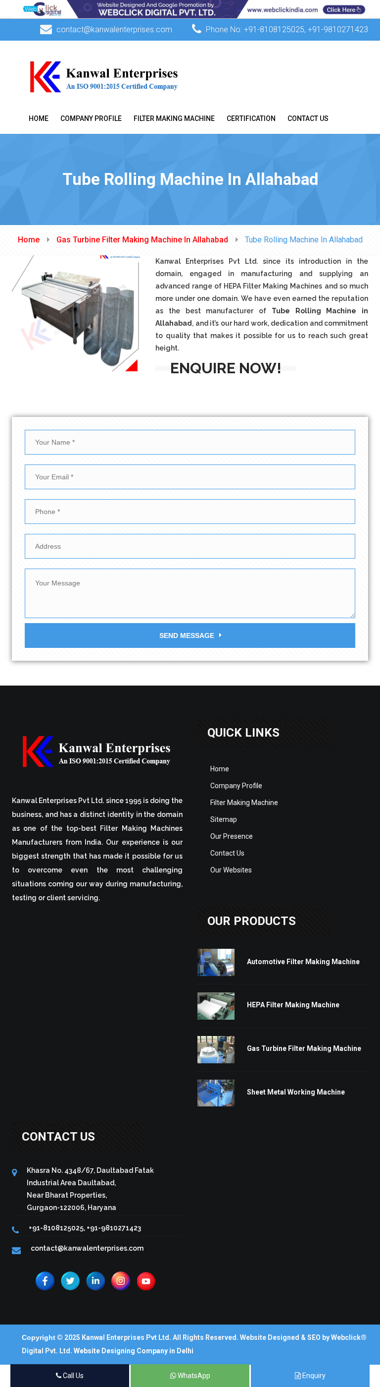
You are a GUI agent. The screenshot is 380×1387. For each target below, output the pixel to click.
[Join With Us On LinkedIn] (95, 1280)
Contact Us (308, 118)
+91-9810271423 (338, 29)
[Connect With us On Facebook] (45, 1280)
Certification (251, 118)
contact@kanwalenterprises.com (114, 29)
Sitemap (223, 819)
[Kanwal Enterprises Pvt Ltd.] (104, 76)
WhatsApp (193, 1376)
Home (38, 118)
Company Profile (91, 118)
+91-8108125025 (274, 29)
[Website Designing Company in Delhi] (190, 8)
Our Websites (231, 870)
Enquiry (313, 1376)
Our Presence (231, 836)
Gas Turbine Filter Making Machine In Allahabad (142, 239)
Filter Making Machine (174, 118)
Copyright (38, 1337)
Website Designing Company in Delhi (133, 1351)
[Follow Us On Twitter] (70, 1280)
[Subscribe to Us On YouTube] (146, 1280)
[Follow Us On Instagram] (121, 1280)
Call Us (72, 1376)
